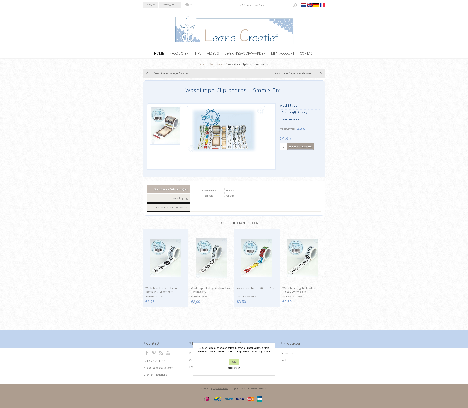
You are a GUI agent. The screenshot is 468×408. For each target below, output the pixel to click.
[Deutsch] (316, 5)
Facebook (146, 352)
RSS (161, 352)
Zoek (284, 360)
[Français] (322, 5)
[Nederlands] (304, 5)
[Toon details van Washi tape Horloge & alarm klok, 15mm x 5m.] (211, 258)
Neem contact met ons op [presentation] (172, 207)
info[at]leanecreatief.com (158, 367)
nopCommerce (220, 388)
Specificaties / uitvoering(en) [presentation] (171, 189)
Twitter (153, 352)
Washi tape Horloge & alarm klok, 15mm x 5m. (211, 289)
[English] (310, 5)
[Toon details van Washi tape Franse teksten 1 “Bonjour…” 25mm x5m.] (165, 258)
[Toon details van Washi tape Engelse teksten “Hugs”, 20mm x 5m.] (302, 258)
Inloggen (150, 4)
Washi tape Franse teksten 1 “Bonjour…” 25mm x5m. (162, 289)
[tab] (168, 189)
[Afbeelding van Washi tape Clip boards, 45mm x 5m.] (165, 129)
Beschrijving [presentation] (180, 198)
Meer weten (234, 368)
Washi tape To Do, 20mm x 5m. (256, 288)
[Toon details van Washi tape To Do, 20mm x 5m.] (256, 258)
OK (234, 361)
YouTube (168, 352)
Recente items (289, 353)
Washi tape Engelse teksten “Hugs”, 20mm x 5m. (298, 289)
